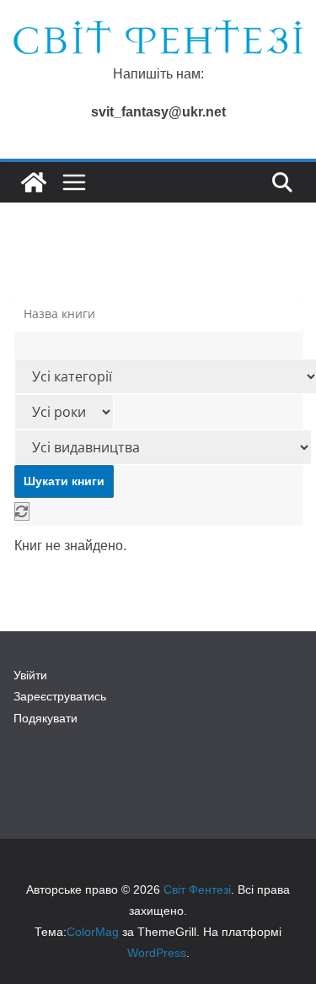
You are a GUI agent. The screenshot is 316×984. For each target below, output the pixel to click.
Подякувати (45, 718)
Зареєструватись (59, 696)
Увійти (30, 675)
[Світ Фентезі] (33, 182)
